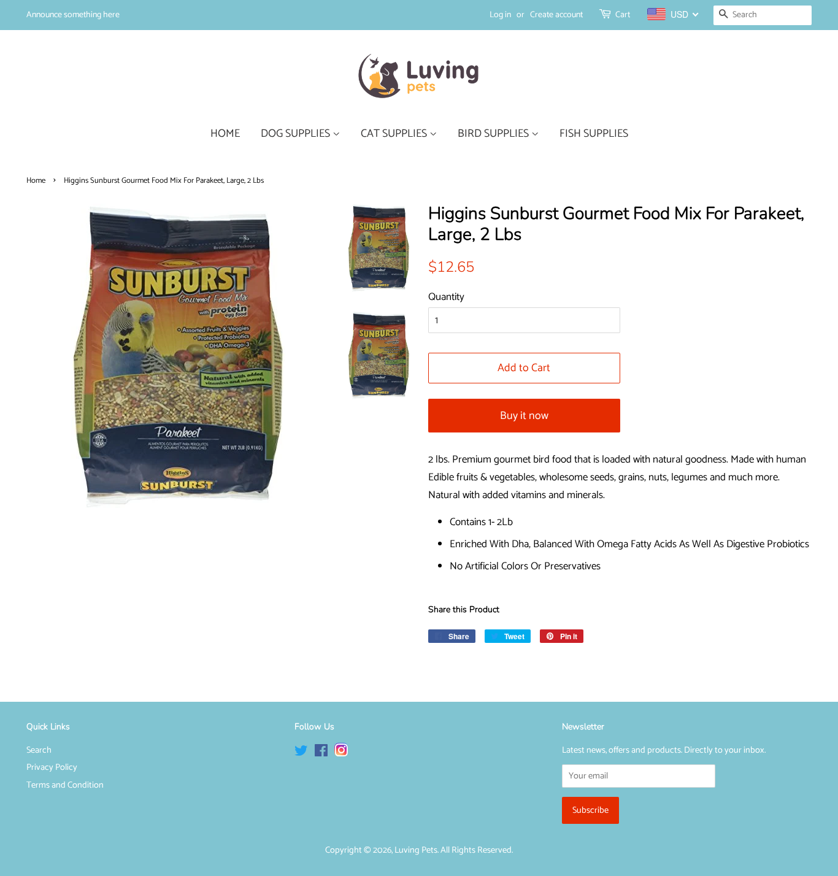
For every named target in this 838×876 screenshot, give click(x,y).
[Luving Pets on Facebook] (321, 753)
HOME (225, 134)
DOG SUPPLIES (297, 134)
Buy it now (524, 416)
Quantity (446, 296)
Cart (622, 15)
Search (39, 750)
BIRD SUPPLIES (494, 134)
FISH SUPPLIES (593, 134)
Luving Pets (415, 850)
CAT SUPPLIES (395, 134)
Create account (556, 15)
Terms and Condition (65, 785)
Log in (500, 15)
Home (35, 180)
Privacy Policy (51, 767)
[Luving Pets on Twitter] (301, 753)
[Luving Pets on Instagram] (341, 753)
